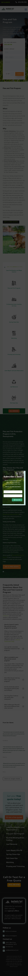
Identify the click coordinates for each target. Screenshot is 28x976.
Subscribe (17, 499)
